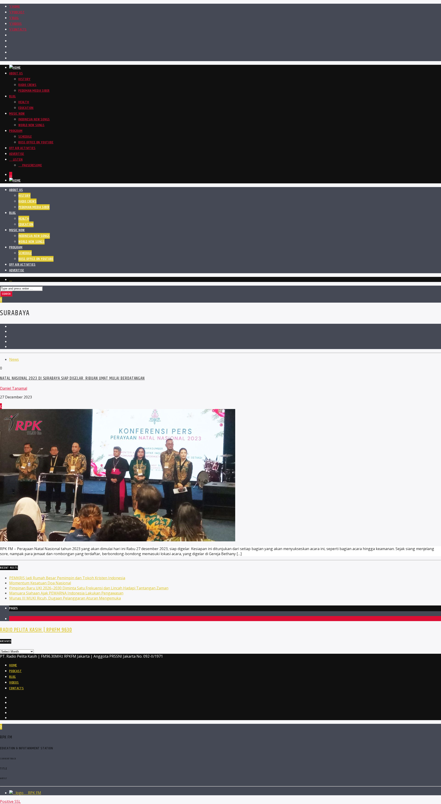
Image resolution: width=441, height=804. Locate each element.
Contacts (19, 29)
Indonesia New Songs (34, 119)
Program (16, 131)
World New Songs (31, 125)
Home (16, 6)
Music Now (17, 113)
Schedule (25, 136)
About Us (16, 73)
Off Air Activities (22, 148)
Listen (17, 159)
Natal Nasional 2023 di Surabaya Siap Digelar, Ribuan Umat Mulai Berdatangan (72, 378)
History (24, 79)
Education (26, 108)
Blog (15, 18)
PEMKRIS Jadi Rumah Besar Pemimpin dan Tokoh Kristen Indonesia (67, 577)
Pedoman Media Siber (34, 91)
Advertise (16, 154)
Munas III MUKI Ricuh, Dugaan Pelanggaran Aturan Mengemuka (65, 598)
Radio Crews (27, 85)
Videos (17, 24)
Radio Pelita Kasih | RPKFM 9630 (36, 630)
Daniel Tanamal (13, 388)
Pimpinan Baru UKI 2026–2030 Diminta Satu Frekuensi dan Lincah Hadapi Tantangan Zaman (88, 588)
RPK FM (34, 792)
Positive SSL (10, 801)
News (14, 359)
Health (23, 102)
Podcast (18, 12)
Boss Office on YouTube (36, 142)
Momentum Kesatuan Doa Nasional (40, 582)
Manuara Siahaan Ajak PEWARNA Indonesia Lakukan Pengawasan (66, 593)
